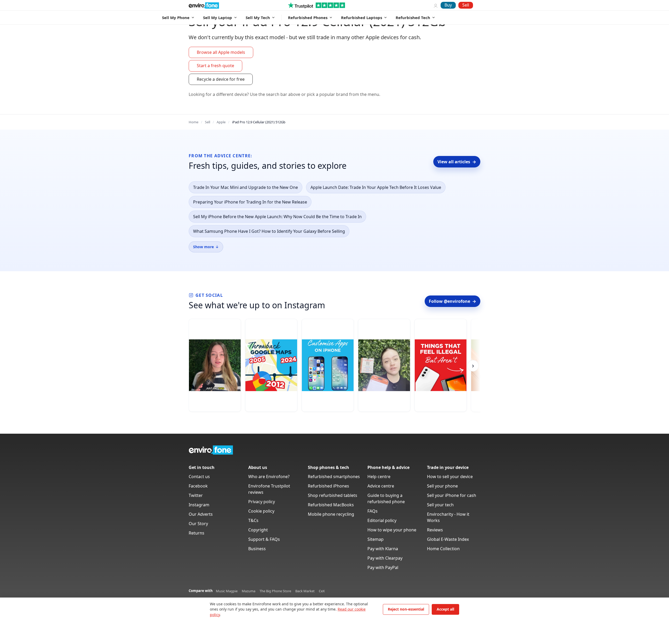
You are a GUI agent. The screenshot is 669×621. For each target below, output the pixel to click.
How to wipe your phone (391, 530)
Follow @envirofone (452, 301)
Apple (221, 122)
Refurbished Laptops (361, 17)
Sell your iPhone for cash (451, 495)
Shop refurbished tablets (332, 495)
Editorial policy (381, 520)
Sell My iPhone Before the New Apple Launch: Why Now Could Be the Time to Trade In (277, 216)
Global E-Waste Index (448, 539)
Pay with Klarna (382, 549)
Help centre (378, 476)
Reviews (435, 530)
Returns (196, 533)
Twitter (196, 495)
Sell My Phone (175, 17)
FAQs (372, 511)
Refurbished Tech (413, 17)
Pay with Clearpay (384, 558)
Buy (448, 5)
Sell (465, 5)
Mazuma (248, 591)
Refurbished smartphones (334, 476)
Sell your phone (442, 486)
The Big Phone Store (275, 591)
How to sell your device (450, 476)
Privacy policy (261, 501)
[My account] (435, 5)
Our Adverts (201, 514)
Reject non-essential (406, 609)
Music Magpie (227, 591)
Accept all (445, 609)
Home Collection (443, 549)
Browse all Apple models (221, 52)
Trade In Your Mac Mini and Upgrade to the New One (245, 187)
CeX (322, 591)
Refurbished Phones (307, 17)
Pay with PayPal (382, 567)
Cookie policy (261, 511)
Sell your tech (440, 505)
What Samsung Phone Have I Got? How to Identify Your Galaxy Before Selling (269, 231)
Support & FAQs (264, 539)
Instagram (199, 505)
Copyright (258, 530)
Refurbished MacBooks (331, 505)
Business (257, 549)
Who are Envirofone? (269, 476)
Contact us (199, 476)
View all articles (456, 162)
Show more (206, 246)
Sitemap (375, 539)
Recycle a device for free (221, 79)
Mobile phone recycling (331, 514)
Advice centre (380, 486)
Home (193, 122)
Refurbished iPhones (328, 486)
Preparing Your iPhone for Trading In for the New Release (250, 202)
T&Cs (253, 520)
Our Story (198, 523)
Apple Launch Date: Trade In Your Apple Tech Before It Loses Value (375, 187)
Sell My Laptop (217, 17)
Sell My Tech (258, 17)
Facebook (198, 486)
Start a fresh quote (215, 65)
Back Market (305, 591)
